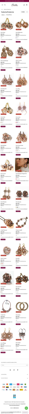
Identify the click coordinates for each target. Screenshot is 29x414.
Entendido (25, 412)
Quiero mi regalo (15, 29)
